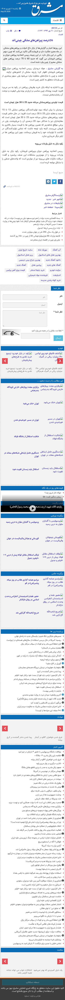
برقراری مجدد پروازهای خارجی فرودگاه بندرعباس (23, 388)
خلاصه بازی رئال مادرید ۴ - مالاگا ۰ (48, 755)
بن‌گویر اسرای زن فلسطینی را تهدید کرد (46, 702)
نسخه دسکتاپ (32, 982)
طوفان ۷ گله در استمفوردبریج (49, 841)
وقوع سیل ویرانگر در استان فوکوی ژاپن (46, 865)
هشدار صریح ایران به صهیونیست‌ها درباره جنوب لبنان (40, 927)
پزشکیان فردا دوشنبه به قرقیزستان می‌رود (45, 939)
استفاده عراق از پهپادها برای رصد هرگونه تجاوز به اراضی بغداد (37, 873)
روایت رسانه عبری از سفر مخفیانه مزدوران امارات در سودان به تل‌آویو (34, 853)
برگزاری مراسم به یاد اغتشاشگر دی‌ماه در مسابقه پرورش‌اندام (37, 679)
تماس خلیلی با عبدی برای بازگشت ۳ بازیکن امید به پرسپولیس (37, 943)
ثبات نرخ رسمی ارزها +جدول (49, 228)
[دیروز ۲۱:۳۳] (51, 526)
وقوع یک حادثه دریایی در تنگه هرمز (47, 783)
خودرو (60, 348)
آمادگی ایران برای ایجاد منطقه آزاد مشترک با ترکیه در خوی (39, 655)
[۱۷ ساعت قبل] (47, 961)
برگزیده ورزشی (57, 515)
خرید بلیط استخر (37, 270)
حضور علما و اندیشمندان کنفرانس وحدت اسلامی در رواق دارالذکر (22, 598)
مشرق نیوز (40, 8)
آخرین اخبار (58, 747)
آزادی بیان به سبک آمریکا (51, 845)
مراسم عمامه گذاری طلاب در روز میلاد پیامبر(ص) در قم (23, 581)
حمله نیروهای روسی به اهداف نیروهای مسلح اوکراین (40, 892)
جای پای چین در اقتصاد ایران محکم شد (45, 239)
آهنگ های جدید (54, 265)
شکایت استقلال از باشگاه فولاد (26, 436)
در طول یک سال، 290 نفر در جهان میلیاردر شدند (41, 232)
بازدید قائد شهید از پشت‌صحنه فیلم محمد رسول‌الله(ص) (39, 698)
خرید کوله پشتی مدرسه (51, 280)
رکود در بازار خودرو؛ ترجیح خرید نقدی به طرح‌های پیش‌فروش (19, 370)
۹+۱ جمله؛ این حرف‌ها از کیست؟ (48, 710)
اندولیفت (57, 275)
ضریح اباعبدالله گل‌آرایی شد (27, 613)
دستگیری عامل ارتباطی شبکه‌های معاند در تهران (21, 454)
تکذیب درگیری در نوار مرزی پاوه (48, 763)
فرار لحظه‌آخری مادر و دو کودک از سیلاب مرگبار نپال (41, 643)
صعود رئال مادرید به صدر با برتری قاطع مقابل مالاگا (41, 767)
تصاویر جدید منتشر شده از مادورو (48, 833)
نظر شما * (57, 312)
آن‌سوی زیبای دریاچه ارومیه (50, 659)
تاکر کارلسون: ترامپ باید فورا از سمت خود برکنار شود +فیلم (38, 675)
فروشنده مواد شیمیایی (37, 275)
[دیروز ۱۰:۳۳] (47, 359)
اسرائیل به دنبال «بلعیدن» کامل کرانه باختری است (41, 884)
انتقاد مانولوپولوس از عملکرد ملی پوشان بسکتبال (42, 826)
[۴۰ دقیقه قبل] (47, 728)
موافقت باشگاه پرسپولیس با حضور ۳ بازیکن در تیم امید (39, 751)
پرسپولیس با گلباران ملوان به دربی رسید (22, 522)
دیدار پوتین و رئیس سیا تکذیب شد (47, 877)
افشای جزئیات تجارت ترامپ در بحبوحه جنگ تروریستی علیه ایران (36, 837)
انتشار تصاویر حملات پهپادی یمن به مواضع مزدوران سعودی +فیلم (35, 904)
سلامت (60, 950)
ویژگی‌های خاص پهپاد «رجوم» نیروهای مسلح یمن (41, 810)
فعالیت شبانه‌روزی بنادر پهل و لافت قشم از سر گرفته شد (39, 830)
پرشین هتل (36, 265)
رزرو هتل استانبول (25, 255)
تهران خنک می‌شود (31, 403)
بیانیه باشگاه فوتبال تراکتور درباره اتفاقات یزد (44, 814)
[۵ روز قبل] (17, 359)
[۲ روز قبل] (51, 559)
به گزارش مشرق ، (54, 68)
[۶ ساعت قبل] (51, 408)
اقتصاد (56, 20)
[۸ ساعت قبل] (51, 424)
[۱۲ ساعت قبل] (32, 508)
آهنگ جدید (21, 265)
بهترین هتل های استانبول (49, 255)
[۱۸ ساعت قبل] (17, 961)
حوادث (60, 717)
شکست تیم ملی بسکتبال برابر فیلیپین (46, 896)
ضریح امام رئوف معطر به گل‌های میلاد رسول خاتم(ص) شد (38, 849)
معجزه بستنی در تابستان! (51, 647)
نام (61, 296)
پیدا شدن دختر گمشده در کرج (49, 671)
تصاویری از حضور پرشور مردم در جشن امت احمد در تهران (38, 818)
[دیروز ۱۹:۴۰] (51, 543)
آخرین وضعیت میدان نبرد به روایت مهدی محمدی (42, 694)
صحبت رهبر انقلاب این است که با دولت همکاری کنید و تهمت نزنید (35, 802)
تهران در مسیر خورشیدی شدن (26, 420)
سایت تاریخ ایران (25, 250)
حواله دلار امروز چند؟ (53, 492)
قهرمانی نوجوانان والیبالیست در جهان (23, 538)
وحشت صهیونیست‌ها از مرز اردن (48, 794)
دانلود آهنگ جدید (53, 260)
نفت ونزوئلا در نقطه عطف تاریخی (48, 798)
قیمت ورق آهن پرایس (15, 270)
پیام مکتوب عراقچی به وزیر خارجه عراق (46, 790)
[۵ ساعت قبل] (51, 584)
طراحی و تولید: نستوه (32, 995)
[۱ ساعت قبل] (51, 392)
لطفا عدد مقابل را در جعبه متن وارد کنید (47, 330)
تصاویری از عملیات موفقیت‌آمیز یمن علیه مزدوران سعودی (38, 880)
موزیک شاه (42, 250)
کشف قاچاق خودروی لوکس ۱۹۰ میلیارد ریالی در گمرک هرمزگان (48, 370)
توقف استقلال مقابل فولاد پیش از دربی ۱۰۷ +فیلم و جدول (21, 556)
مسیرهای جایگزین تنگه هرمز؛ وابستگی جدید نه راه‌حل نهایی (38, 636)
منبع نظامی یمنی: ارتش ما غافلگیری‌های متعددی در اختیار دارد (37, 775)
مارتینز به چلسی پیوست (52, 690)
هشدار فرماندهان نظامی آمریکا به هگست (44, 924)
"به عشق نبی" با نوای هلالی (50, 908)
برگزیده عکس (57, 573)
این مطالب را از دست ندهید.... (50, 381)
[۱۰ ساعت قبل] (51, 457)
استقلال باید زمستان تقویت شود (25, 469)
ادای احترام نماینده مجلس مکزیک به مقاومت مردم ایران (39, 706)
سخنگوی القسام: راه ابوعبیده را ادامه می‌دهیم (43, 912)
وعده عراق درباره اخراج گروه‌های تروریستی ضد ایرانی (40, 683)
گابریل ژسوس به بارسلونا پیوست (48, 869)
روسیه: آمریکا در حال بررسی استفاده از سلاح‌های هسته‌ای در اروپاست (33, 640)
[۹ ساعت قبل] (51, 441)
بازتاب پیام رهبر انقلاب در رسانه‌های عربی (45, 651)
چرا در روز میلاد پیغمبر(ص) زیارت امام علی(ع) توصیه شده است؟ (36, 822)
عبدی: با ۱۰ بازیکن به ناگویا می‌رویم (47, 916)
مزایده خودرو (55, 270)
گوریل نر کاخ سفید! (53, 663)
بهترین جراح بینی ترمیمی (29, 260)
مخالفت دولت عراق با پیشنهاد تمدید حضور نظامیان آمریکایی (38, 931)
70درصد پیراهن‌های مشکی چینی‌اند (32, 40)
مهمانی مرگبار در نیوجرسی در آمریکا (47, 771)
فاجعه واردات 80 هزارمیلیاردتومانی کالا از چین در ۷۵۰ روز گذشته (35, 236)
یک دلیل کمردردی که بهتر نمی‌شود (48, 970)
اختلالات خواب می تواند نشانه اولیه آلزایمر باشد (19, 972)
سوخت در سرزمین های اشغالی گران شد (45, 779)
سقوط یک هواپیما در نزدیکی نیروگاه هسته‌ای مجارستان (39, 667)
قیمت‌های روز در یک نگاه (52, 488)
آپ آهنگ (57, 250)
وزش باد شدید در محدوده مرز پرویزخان (45, 786)
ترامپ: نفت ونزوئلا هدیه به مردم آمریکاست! (43, 861)
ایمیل (59, 304)
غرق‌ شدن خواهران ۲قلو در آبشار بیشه (48, 739)
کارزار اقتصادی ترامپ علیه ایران (49, 900)
